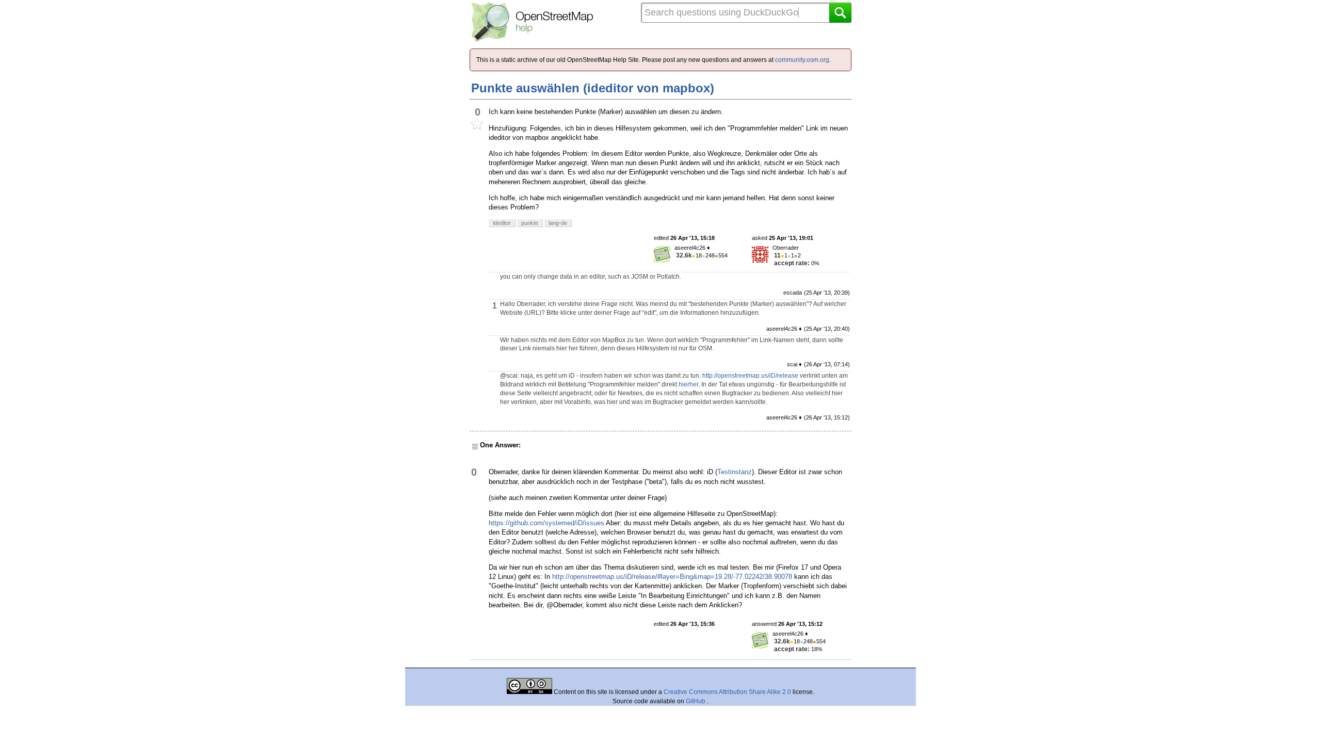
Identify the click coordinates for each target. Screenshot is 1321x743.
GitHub (696, 701)
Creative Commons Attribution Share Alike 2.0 (727, 692)
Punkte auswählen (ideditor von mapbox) (592, 88)
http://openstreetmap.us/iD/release (750, 375)
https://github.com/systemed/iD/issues (546, 523)
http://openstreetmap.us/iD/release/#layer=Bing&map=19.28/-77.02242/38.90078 (672, 576)
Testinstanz (734, 472)
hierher (688, 384)
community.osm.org (802, 59)
